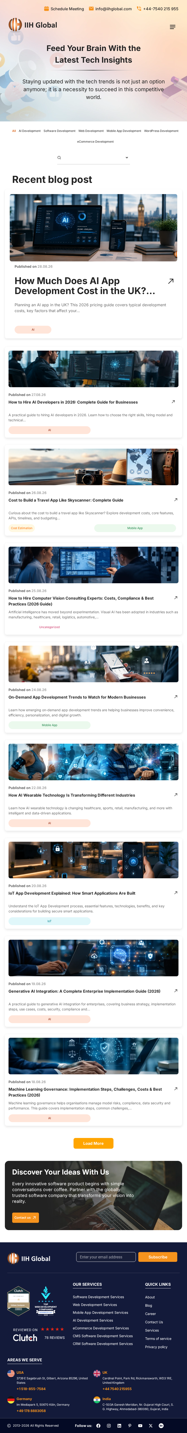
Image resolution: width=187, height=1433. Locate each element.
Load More (93, 1143)
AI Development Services (93, 1320)
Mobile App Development (124, 131)
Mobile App (135, 528)
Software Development (59, 131)
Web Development (91, 131)
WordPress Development (161, 131)
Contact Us (154, 1322)
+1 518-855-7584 (31, 1389)
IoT (49, 921)
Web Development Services (95, 1305)
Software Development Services (98, 1297)
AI (33, 329)
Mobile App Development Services (100, 1312)
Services (152, 1330)
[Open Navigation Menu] (172, 26)
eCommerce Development (95, 141)
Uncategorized (49, 627)
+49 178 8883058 (31, 1411)
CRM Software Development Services (103, 1344)
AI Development (30, 131)
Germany (24, 1399)
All (14, 131)
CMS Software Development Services (103, 1336)
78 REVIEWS (55, 1337)
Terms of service (158, 1338)
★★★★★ (52, 1329)
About (150, 1297)
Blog (148, 1305)
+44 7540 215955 (117, 1389)
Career (150, 1314)
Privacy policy (156, 1347)
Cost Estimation (21, 528)
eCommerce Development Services (101, 1328)
